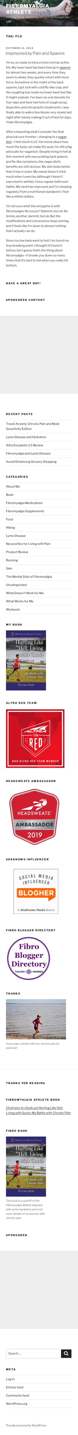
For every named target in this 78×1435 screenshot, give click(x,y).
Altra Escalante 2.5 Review (24, 445)
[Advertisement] (39, 355)
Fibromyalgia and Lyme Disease (28, 453)
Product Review (17, 552)
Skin (9, 568)
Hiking (10, 527)
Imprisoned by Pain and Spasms (35, 53)
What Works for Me (20, 601)
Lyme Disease (16, 536)
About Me (13, 486)
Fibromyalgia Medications (24, 503)
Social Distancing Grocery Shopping (31, 462)
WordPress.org (16, 1404)
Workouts (13, 609)
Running (12, 560)
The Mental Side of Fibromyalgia (29, 576)
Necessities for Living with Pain (28, 544)
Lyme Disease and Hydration (26, 437)
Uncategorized (16, 585)
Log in (10, 1379)
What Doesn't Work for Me (25, 593)
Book (9, 495)
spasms (65, 67)
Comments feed (17, 1395)
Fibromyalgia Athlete (27, 9)
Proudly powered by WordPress (26, 1425)
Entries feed (14, 1387)
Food (9, 519)
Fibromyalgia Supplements (25, 511)
